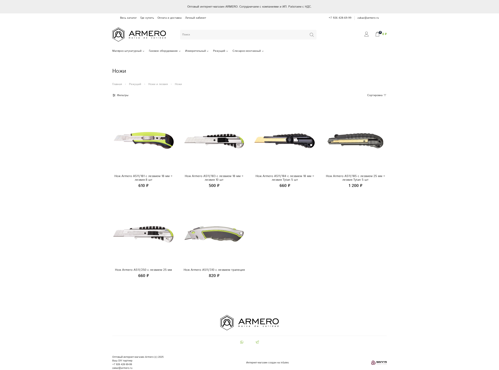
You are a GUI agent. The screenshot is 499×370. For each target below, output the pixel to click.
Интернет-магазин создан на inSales (267, 362)
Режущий (219, 51)
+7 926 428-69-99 (340, 18)
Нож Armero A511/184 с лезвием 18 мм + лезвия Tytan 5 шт (285, 178)
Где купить (147, 18)
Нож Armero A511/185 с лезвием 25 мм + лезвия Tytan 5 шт (355, 178)
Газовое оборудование (163, 51)
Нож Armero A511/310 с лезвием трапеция (214, 270)
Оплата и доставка (169, 18)
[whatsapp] (242, 342)
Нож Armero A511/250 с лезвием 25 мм (143, 270)
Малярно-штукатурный (127, 51)
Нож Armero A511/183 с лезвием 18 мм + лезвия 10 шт (214, 178)
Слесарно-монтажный (247, 51)
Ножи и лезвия (158, 84)
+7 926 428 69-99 (122, 364)
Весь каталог (128, 18)
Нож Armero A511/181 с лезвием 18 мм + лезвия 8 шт (143, 178)
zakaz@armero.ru (368, 18)
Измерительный (195, 51)
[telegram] (257, 342)
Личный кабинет (195, 18)
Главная (117, 84)
